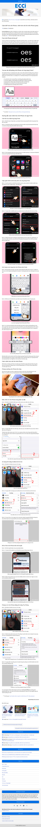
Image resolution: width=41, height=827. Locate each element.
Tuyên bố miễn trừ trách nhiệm (8, 820)
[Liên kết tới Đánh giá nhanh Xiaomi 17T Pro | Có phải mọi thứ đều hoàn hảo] (8, 705)
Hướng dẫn (19, 719)
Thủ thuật (24, 719)
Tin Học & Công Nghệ (13, 719)
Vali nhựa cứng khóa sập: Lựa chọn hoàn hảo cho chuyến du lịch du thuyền (17, 752)
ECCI (20, 6)
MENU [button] (21, 1)
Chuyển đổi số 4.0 (5, 766)
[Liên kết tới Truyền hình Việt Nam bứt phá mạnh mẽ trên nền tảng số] (20, 705)
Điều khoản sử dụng (6, 816)
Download (4, 768)
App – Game (4, 764)
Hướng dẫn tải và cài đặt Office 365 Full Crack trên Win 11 (18, 737)
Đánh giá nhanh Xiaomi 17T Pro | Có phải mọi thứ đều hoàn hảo (7, 716)
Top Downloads (5, 785)
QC (2, 776)
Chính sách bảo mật (6, 818)
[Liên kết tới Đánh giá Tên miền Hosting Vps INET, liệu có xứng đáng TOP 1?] (33, 705)
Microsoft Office (5, 772)
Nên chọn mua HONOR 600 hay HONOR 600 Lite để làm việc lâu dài (16, 754)
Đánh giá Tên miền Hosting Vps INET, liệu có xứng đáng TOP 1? (32, 716)
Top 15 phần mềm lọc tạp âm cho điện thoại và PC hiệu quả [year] (22, 696)
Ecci (7, 35)
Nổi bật (3, 774)
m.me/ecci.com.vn (5, 810)
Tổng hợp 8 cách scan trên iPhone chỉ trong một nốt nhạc (19, 111)
